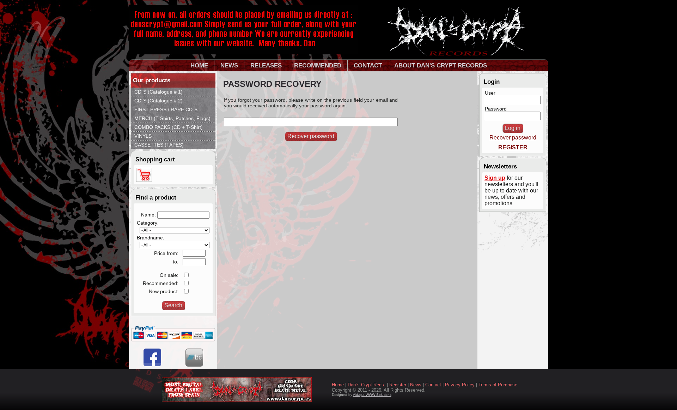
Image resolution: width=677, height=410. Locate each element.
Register (397, 384)
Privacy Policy (460, 384)
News (415, 384)
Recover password (512, 138)
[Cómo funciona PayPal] (173, 340)
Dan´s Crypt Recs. (366, 384)
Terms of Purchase (497, 384)
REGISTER (512, 147)
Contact (433, 384)
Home (338, 384)
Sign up (494, 178)
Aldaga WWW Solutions (372, 395)
